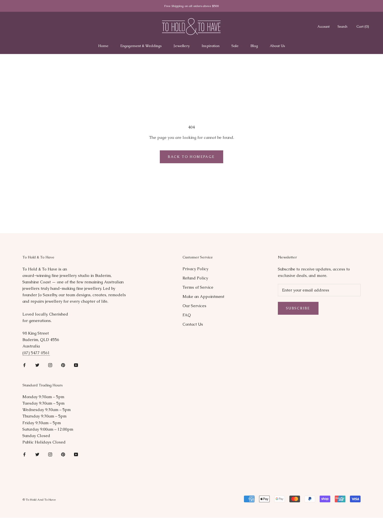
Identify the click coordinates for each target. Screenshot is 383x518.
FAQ (187, 315)
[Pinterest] (63, 365)
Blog (254, 45)
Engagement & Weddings (141, 45)
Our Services (194, 305)
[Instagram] (50, 365)
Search (342, 26)
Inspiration (211, 45)
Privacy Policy (195, 268)
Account (323, 26)
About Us (277, 45)
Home (103, 45)
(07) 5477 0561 (36, 352)
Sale (235, 45)
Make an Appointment (203, 296)
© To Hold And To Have (39, 499)
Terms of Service (198, 287)
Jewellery (182, 45)
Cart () (362, 26)
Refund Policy (195, 278)
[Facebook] (24, 365)
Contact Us (193, 324)
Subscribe (298, 308)
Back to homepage (191, 157)
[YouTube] (76, 365)
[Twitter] (37, 365)
